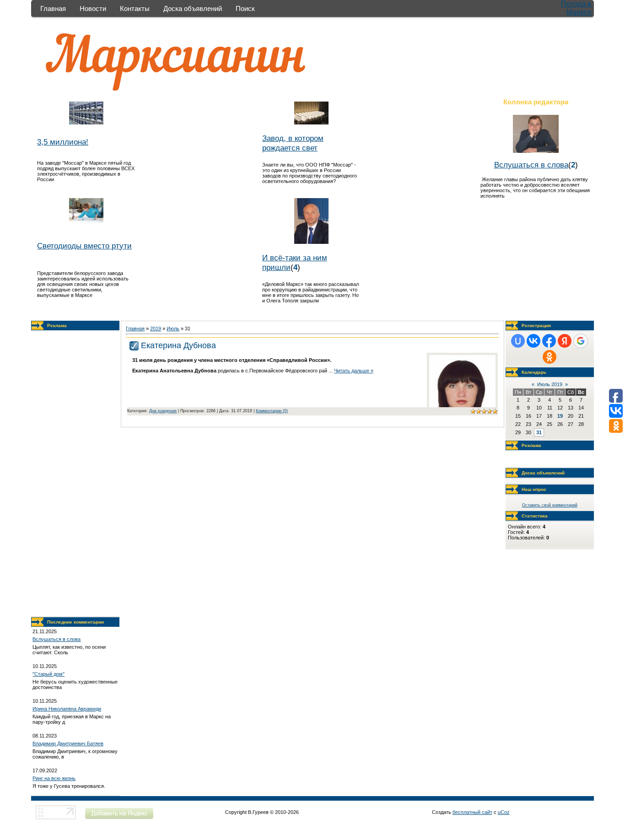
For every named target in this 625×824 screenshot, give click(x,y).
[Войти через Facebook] (549, 341)
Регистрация (536, 325)
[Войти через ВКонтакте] (533, 341)
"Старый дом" (48, 674)
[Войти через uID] (518, 341)
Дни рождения (163, 411)
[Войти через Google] (580, 341)
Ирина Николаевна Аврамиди (66, 708)
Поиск (245, 8)
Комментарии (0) (272, 411)
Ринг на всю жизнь (53, 778)
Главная (53, 8)
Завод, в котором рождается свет (292, 143)
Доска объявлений (192, 8)
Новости (93, 8)
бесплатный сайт (472, 812)
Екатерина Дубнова (178, 345)
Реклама (57, 325)
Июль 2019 (549, 384)
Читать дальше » (353, 370)
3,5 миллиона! (62, 141)
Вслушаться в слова (531, 164)
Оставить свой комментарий (549, 505)
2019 (155, 328)
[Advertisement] (75, 473)
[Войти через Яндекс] (564, 341)
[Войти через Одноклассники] (549, 357)
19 (560, 416)
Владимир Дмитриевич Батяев (67, 743)
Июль (173, 328)
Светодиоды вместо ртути (84, 245)
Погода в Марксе (576, 8)
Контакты (135, 8)
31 (539, 432)
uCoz (504, 812)
